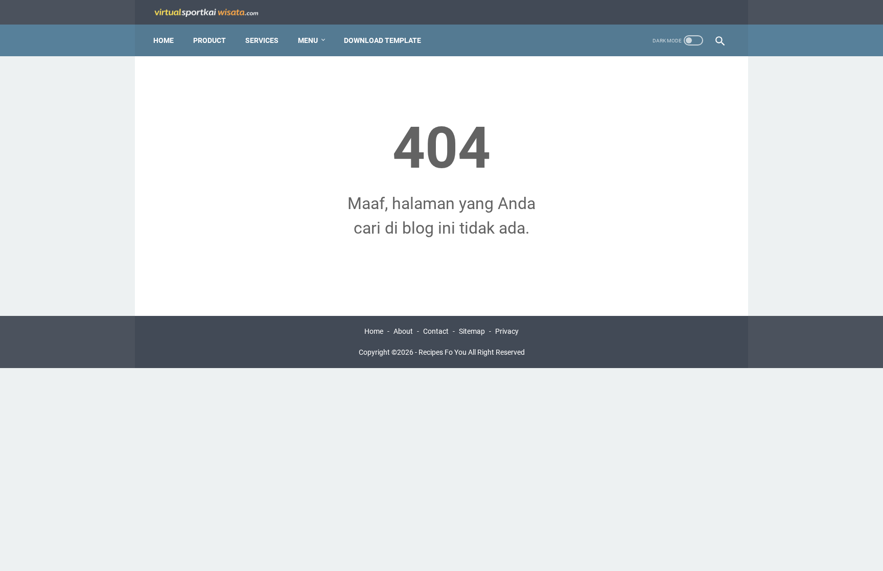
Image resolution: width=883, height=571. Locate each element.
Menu (308, 40)
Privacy (507, 331)
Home (163, 40)
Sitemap (472, 331)
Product (209, 40)
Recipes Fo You (443, 352)
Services (261, 40)
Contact (436, 331)
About (403, 331)
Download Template (382, 40)
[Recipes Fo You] (212, 12)
